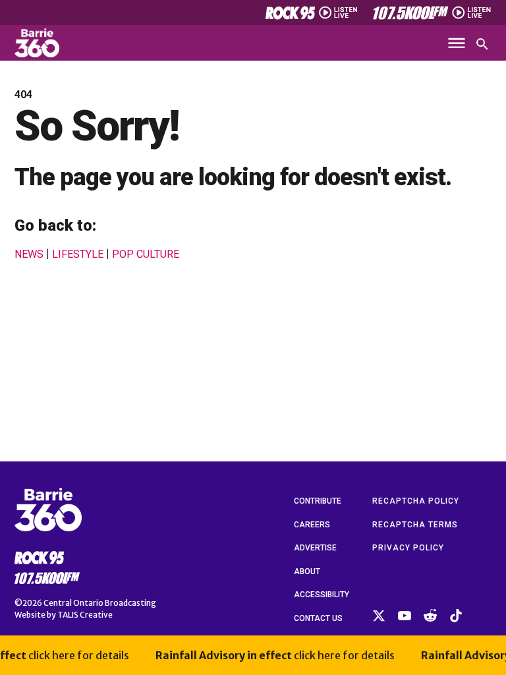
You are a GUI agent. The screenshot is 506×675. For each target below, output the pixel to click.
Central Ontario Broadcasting (99, 603)
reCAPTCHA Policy (415, 501)
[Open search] (482, 44)
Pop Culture (145, 254)
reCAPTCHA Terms (415, 524)
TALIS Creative (85, 615)
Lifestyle (77, 254)
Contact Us (318, 618)
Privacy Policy (408, 547)
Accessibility (321, 594)
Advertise (315, 547)
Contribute (317, 501)
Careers (312, 524)
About (307, 571)
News (28, 254)
